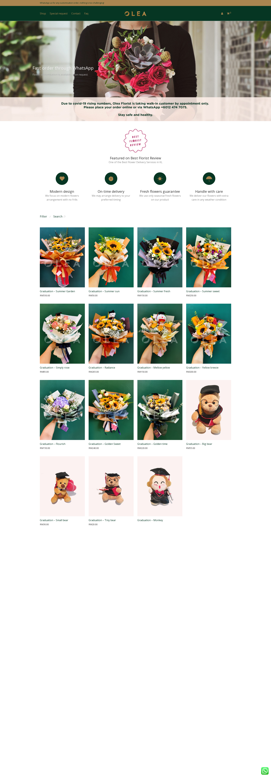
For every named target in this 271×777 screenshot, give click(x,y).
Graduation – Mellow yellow (153, 367)
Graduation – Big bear (199, 444)
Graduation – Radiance (102, 367)
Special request (59, 13)
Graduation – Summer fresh (153, 291)
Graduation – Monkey (150, 520)
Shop (43, 13)
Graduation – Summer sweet (203, 291)
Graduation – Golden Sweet (105, 444)
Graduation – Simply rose (54, 367)
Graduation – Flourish (52, 444)
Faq (86, 13)
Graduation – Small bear (54, 520)
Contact (75, 13)
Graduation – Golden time (152, 444)
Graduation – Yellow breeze (202, 367)
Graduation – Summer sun (104, 291)
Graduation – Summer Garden (57, 291)
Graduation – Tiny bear (102, 520)
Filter (43, 216)
